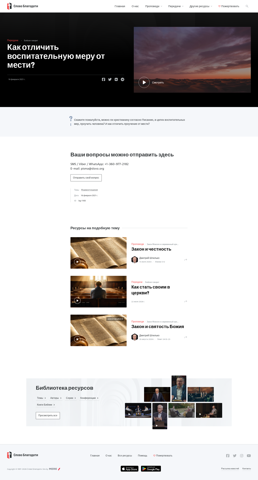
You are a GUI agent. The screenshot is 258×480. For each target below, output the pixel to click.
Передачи (174, 6)
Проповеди (152, 6)
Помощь (142, 455)
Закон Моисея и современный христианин (165, 244)
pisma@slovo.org (92, 168)
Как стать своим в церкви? (150, 290)
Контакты (246, 468)
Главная (120, 6)
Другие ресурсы (199, 6)
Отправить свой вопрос (86, 177)
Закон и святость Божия (157, 327)
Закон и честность (151, 249)
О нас (135, 6)
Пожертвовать (230, 6)
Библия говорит (31, 40)
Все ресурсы (125, 455)
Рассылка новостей (230, 468)
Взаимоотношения (89, 190)
